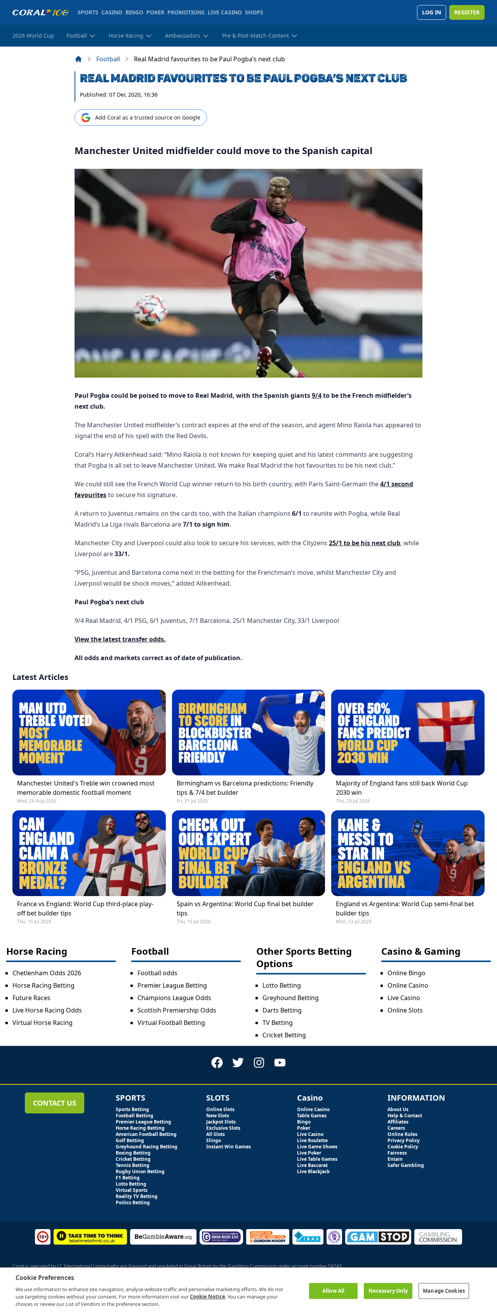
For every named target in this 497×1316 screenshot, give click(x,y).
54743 (335, 1266)
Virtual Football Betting (171, 1022)
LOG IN (431, 12)
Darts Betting (282, 1010)
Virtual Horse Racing (42, 1022)
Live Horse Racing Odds (47, 1010)
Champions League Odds (174, 998)
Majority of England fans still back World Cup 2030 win (402, 788)
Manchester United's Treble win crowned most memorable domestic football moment (86, 788)
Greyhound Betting (290, 998)
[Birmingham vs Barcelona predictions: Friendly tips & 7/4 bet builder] (248, 732)
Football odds (157, 973)
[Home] (78, 59)
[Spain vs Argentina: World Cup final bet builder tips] (248, 853)
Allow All (333, 1290)
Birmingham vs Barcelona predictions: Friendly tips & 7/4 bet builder (245, 788)
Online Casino (408, 985)
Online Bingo (407, 973)
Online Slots (405, 1010)
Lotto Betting (281, 985)
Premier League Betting (172, 985)
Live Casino (404, 998)
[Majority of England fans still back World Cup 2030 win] (408, 732)
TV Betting (277, 1022)
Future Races (31, 998)
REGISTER (467, 12)
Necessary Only (388, 1290)
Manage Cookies (444, 1290)
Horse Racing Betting (43, 985)
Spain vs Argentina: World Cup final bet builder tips (245, 908)
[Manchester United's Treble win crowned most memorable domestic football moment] (89, 732)
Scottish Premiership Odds (176, 1010)
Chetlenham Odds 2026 (46, 973)
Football (108, 59)
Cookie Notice (207, 1296)
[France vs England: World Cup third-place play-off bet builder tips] (89, 853)
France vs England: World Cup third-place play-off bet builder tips (85, 908)
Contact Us (54, 1103)
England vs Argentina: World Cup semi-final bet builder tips (405, 908)
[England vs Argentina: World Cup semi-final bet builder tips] (408, 853)
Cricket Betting (284, 1035)
